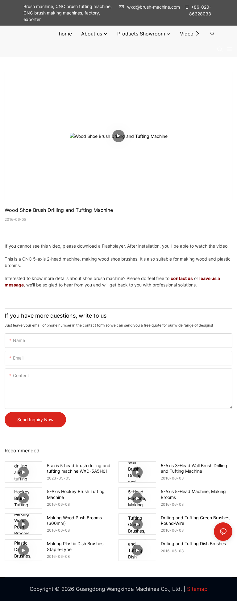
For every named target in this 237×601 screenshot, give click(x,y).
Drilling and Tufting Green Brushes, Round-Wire (196, 520)
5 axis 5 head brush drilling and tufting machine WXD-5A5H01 (78, 468)
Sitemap (197, 589)
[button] (197, 33)
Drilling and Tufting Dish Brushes (193, 543)
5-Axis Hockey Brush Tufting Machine (76, 494)
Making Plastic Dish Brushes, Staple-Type (76, 546)
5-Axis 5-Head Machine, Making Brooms (193, 494)
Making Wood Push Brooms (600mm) (74, 520)
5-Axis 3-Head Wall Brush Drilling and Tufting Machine (194, 468)
